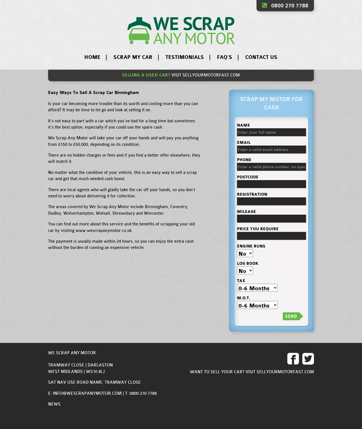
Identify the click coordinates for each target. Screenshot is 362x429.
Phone (244, 159)
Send (291, 316)
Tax (241, 280)
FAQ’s (224, 57)
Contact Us (261, 57)
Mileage (246, 211)
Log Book (247, 263)
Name (243, 125)
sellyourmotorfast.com (211, 75)
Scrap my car (132, 57)
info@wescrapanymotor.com (87, 393)
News (54, 404)
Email (244, 142)
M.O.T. (243, 298)
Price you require (258, 229)
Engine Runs (251, 246)
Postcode (247, 177)
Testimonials (184, 57)
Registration (252, 194)
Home (92, 57)
